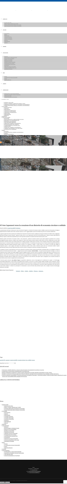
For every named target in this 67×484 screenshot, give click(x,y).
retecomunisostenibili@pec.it (34, 472)
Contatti (4, 449)
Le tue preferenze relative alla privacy (21, 480)
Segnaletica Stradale (9, 441)
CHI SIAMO (4, 411)
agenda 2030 (2, 360)
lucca (27, 360)
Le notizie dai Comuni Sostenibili (12, 445)
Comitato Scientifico (9, 419)
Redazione (18, 228)
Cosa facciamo (5, 425)
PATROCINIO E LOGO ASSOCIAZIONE (12, 451)
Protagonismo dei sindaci (10, 434)
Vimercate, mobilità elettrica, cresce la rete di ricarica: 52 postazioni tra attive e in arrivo (23, 370)
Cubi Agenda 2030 (8, 454)
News (3, 442)
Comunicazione (5, 450)
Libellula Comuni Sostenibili (10, 433)
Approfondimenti (8, 447)
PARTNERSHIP (7, 421)
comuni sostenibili (13, 360)
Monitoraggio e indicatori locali (11, 428)
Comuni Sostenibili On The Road (12, 455)
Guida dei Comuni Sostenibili (11, 438)
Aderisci (6, 423)
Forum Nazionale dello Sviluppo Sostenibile (14, 410)
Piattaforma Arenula (9, 432)
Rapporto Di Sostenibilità (10, 429)
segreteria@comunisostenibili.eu (35, 471)
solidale (29, 360)
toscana (33, 360)
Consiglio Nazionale (9, 417)
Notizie (6, 444)
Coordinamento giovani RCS (11, 436)
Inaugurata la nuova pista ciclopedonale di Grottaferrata (15, 371)
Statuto (6, 413)
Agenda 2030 (5, 404)
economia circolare (21, 360)
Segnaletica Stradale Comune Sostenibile (14, 453)
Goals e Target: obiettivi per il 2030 (12, 407)
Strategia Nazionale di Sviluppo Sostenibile (14, 408)
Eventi (5, 446)
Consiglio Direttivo (8, 416)
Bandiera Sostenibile (9, 430)
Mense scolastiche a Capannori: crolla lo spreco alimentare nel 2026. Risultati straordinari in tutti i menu (27, 372)
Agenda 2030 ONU (8, 406)
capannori (7, 360)
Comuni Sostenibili (11, 228)
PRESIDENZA (7, 415)
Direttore (6, 420)
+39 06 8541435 (34, 469)
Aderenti (4, 424)
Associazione (7, 412)
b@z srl (14, 480)
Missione (6, 427)
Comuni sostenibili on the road (11, 440)
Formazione (7, 437)
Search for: (2, 363)
